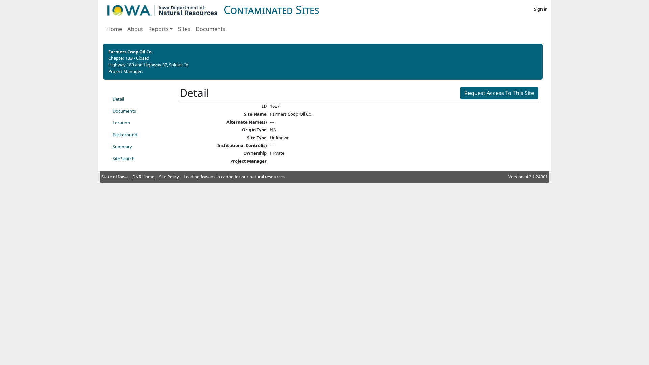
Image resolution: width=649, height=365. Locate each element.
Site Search (124, 158)
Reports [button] (158, 29)
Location (121, 123)
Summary (122, 147)
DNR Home (143, 177)
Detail (118, 99)
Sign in (541, 9)
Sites (184, 29)
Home (114, 29)
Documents (210, 29)
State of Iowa (114, 177)
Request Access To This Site (499, 93)
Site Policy (169, 177)
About (135, 29)
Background (125, 134)
